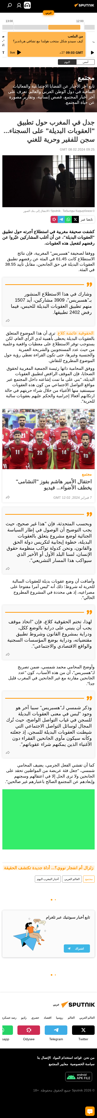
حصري (35, 1017)
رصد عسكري (8, 1017)
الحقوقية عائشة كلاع (75, 333)
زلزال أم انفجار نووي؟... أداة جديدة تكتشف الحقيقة (48, 867)
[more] (7, 320)
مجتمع (87, 474)
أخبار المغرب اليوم (48, 879)
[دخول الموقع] (19, 5)
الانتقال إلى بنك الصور (36, 211)
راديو (24, 1017)
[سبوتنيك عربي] (85, 7)
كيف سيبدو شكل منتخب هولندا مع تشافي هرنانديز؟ (48, 41)
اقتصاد (47, 1017)
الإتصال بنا (44, 1058)
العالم (71, 1017)
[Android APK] (79, 1077)
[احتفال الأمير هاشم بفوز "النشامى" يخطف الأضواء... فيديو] (48, 439)
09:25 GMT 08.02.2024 (77, 149)
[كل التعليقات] (90, 1111)
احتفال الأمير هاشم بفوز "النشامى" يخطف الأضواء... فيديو (54, 485)
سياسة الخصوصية (82, 1064)
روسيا (59, 1017)
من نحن (89, 1058)
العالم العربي (72, 879)
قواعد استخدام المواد (67, 1058)
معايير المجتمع (58, 1064)
